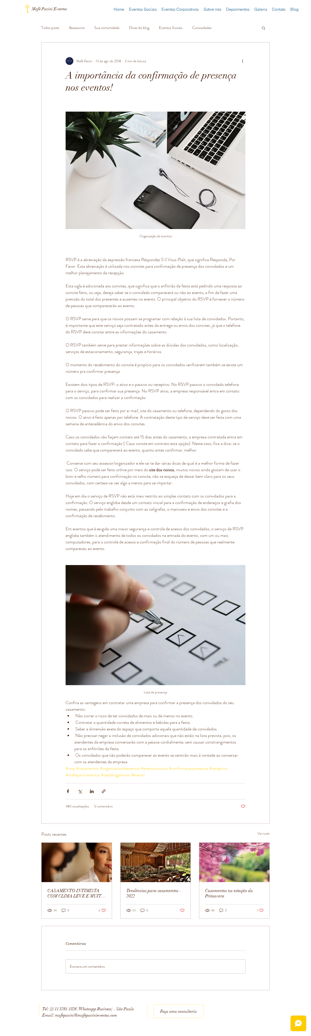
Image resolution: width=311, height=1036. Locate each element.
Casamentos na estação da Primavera (229, 893)
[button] (263, 28)
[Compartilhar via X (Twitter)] (80, 791)
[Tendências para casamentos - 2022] (156, 862)
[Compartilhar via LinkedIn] (91, 791)
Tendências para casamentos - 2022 (153, 893)
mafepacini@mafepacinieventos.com (86, 1015)
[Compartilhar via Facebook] (68, 791)
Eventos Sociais (170, 27)
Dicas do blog (139, 27)
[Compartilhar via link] (103, 791)
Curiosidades (202, 27)
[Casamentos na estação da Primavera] (234, 862)
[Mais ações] (242, 61)
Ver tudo (264, 833)
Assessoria (77, 27)
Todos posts (50, 27)
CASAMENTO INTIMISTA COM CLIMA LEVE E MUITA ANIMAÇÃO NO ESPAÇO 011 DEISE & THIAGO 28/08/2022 (76, 893)
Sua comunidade (106, 27)
